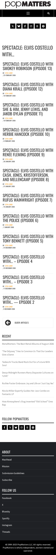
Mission (5, 466)
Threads (6, 531)
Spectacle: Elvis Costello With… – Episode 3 (23, 279)
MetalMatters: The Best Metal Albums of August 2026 (28, 343)
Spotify (5, 518)
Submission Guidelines (13, 473)
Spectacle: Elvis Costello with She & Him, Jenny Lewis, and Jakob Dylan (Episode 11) (28, 109)
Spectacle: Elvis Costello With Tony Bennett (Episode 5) (28, 238)
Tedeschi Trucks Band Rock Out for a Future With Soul (26, 364)
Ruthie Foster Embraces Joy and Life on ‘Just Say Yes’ (28, 383)
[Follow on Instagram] (31, 26)
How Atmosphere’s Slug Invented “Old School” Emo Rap (27, 403)
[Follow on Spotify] (43, 26)
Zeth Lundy (9, 73)
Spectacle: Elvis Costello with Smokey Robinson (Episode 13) (28, 66)
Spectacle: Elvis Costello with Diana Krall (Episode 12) (28, 86)
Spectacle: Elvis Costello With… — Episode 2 (23, 300)
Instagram (7, 525)
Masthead (7, 459)
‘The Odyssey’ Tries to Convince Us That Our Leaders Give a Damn (27, 353)
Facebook (7, 498)
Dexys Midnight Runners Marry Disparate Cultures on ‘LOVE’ (27, 374)
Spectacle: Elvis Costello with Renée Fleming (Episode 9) (28, 152)
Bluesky (6, 511)
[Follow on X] (12, 26)
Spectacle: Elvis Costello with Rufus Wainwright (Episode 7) (28, 197)
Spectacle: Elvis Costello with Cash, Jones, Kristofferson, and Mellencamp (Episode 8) (28, 174)
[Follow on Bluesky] (18, 26)
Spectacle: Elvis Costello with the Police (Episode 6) (28, 218)
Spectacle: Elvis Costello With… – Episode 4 (23, 259)
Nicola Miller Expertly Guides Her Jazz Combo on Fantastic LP (25, 392)
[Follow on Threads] (37, 26)
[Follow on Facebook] (25, 26)
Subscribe (7, 479)
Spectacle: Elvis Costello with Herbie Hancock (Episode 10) (28, 132)
